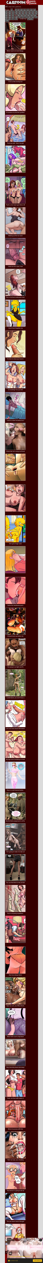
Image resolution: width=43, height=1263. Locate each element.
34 (36, 13)
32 (29, 13)
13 (31, 10)
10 (21, 10)
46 (9, 17)
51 (26, 17)
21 (26, 12)
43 (32, 15)
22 (29, 12)
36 (9, 15)
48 (16, 17)
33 (33, 13)
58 (16, 19)
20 (23, 12)
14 (34, 10)
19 (19, 12)
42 (28, 15)
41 (25, 15)
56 (9, 19)
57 (13, 19)
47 (13, 17)
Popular (30, 19)
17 (13, 12)
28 (16, 13)
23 (33, 12)
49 (19, 17)
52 (29, 17)
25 (6, 13)
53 (33, 17)
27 (13, 13)
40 (22, 15)
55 (6, 19)
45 (6, 17)
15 (6, 12)
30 (23, 13)
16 (9, 12)
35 (6, 15)
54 (36, 17)
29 (19, 13)
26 (9, 13)
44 (35, 15)
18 (16, 12)
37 (13, 15)
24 (36, 12)
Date (7, 20)
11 (24, 10)
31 (26, 13)
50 (23, 17)
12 (28, 10)
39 (18, 15)
